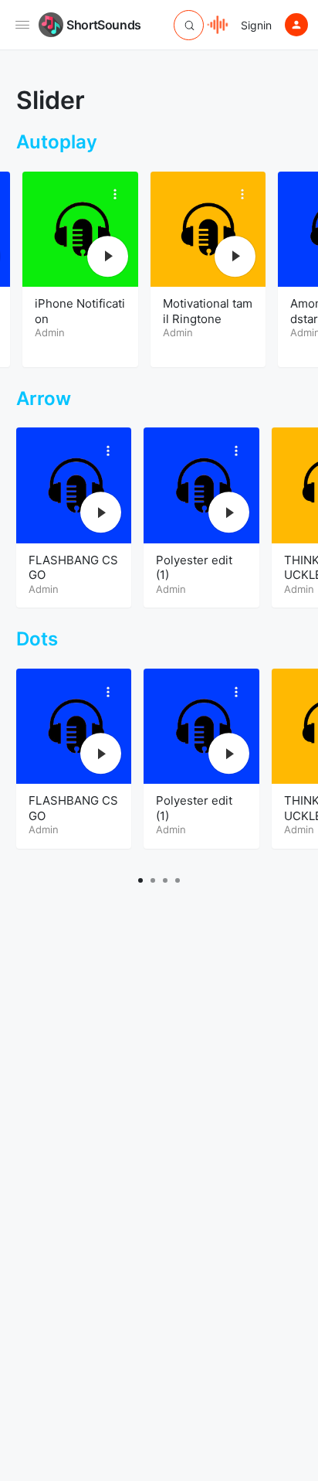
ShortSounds (103, 24)
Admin (45, 332)
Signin (256, 25)
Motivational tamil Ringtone (203, 311)
